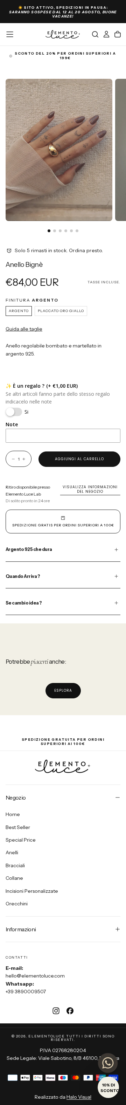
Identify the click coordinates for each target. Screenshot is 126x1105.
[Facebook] (70, 1011)
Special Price (21, 840)
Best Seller (18, 827)
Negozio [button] (16, 797)
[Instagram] (56, 1011)
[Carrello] (117, 34)
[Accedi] (106, 34)
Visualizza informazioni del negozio (90, 489)
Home (13, 814)
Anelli (12, 852)
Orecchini (17, 903)
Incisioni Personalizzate (32, 891)
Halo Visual (78, 1097)
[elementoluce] (63, 766)
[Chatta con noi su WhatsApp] (108, 1063)
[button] (10, 34)
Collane (14, 878)
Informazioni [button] (21, 929)
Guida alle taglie (24, 329)
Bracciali (15, 865)
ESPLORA (63, 690)
